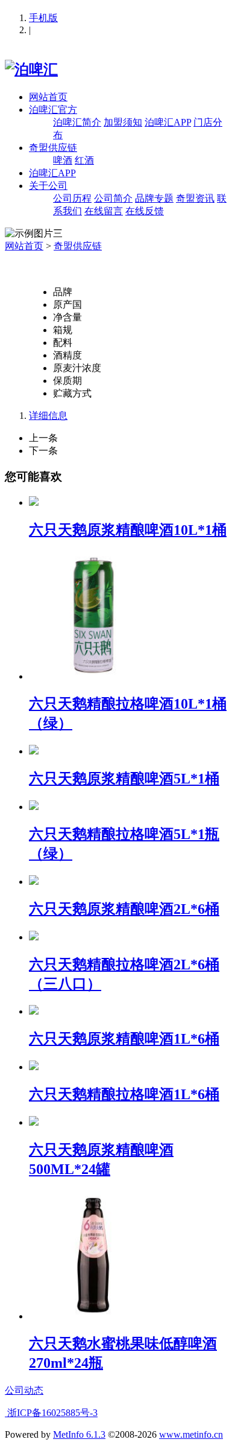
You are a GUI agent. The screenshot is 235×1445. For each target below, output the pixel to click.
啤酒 (62, 160)
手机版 (43, 18)
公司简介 (113, 198)
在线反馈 (144, 211)
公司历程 (72, 198)
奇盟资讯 (195, 198)
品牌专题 (154, 198)
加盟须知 (123, 122)
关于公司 (48, 185)
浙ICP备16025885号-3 (51, 1413)
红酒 (84, 160)
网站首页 (48, 97)
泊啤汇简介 (77, 122)
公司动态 (24, 1390)
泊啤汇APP (168, 122)
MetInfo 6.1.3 (79, 1434)
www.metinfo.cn (191, 1434)
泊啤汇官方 (53, 109)
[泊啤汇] (31, 69)
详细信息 (48, 415)
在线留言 (103, 211)
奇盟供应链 (53, 147)
